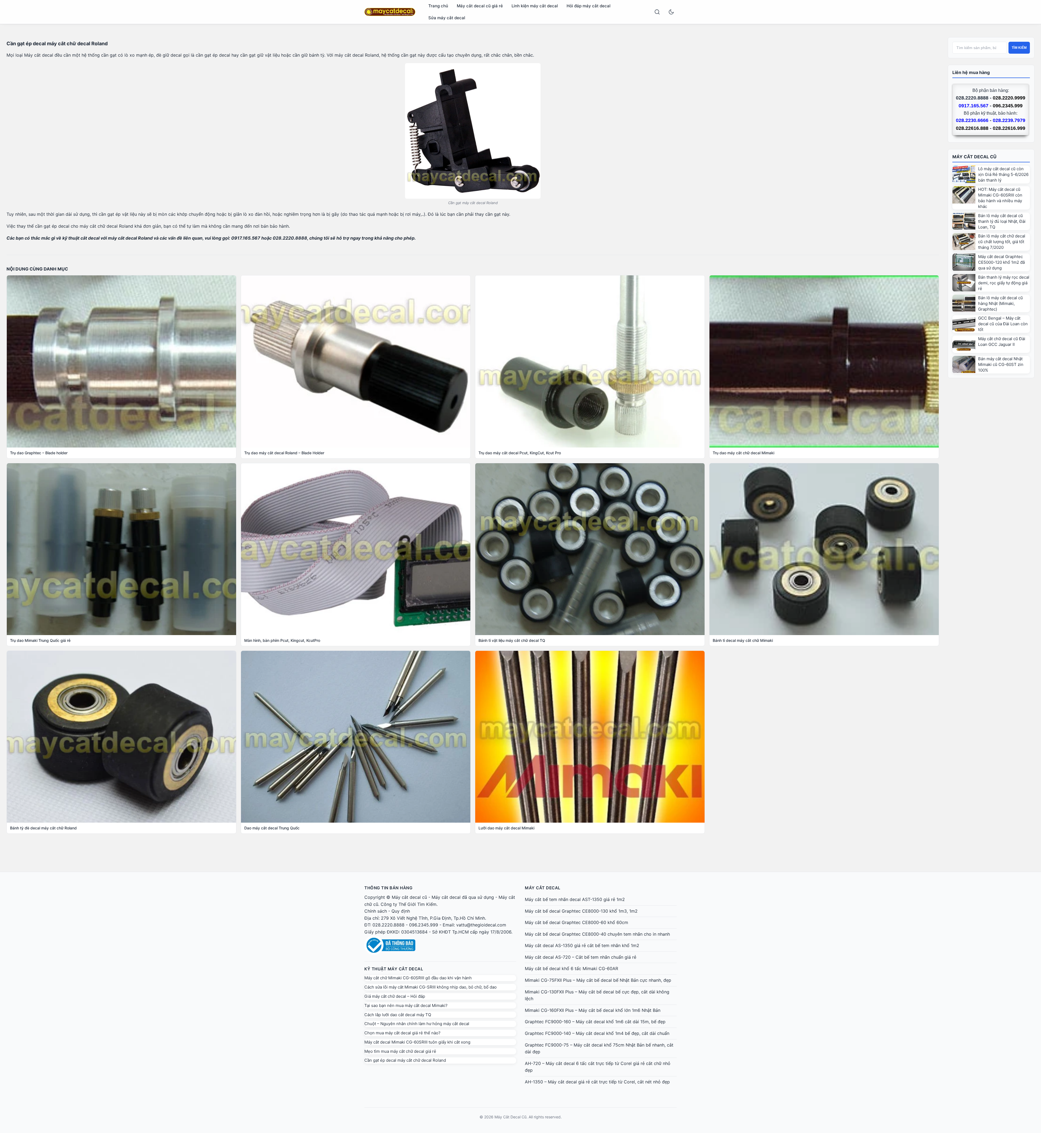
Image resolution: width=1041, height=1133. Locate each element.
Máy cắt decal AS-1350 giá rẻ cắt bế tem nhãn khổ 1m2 (582, 945)
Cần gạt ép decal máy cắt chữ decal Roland (405, 1060)
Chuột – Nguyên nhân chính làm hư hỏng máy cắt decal (416, 1023)
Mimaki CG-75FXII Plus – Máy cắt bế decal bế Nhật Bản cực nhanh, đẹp (598, 980)
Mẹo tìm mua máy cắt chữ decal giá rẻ (400, 1051)
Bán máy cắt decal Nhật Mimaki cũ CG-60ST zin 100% (1000, 364)
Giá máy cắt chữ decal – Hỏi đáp (394, 996)
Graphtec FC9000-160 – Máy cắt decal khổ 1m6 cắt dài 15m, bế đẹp (595, 1021)
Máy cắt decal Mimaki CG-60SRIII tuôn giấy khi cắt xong (417, 1042)
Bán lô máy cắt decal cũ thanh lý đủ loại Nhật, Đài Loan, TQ (1002, 221)
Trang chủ (438, 5)
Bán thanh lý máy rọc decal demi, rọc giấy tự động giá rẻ (1003, 283)
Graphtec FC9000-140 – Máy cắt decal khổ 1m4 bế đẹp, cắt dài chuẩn (597, 1033)
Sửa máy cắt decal (446, 17)
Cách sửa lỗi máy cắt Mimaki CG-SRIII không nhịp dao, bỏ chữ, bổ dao (430, 987)
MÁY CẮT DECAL (542, 887)
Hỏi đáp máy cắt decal (589, 5)
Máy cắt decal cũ (409, 897)
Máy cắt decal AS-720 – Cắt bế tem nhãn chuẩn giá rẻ (580, 957)
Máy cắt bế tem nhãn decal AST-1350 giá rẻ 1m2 (575, 899)
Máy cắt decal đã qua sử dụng (463, 897)
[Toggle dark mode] (671, 12)
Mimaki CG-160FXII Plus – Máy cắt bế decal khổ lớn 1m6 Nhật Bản (592, 1010)
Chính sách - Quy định (387, 911)
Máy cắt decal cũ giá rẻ (480, 5)
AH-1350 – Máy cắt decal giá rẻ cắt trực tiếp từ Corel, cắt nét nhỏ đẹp (597, 1081)
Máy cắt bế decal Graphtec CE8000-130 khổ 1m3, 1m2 (581, 911)
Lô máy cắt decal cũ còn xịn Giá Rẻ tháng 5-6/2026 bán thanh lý (1003, 174)
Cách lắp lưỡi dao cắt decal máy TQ (397, 1014)
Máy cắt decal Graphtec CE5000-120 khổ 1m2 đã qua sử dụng (1001, 262)
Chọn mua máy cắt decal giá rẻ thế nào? (402, 1032)
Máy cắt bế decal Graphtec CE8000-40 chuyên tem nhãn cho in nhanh (597, 934)
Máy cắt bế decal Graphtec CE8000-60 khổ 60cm (576, 922)
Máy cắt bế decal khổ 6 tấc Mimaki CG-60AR (571, 968)
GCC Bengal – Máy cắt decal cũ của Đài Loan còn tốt (1003, 324)
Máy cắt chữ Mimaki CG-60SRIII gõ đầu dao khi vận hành (418, 977)
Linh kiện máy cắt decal (535, 5)
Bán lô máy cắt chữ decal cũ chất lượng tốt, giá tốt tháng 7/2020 (1001, 241)
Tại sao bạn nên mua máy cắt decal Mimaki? (406, 1005)
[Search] (657, 12)
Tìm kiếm (1019, 48)
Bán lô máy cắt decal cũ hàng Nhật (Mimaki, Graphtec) (1000, 303)
